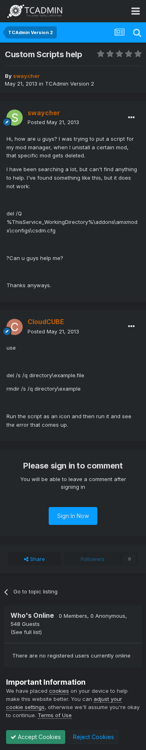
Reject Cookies (92, 736)
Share (36, 559)
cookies (59, 691)
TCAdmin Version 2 (69, 83)
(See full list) (26, 632)
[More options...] (131, 117)
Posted (53, 122)
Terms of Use (55, 715)
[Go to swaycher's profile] (14, 118)
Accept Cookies (38, 736)
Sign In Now (73, 515)
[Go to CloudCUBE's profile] (14, 327)
